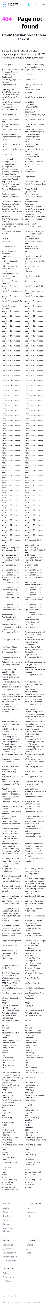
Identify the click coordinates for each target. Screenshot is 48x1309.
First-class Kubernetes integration (11, 797)
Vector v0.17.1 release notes (34, 352)
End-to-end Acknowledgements (10, 272)
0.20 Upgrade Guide (10, 639)
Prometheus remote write (35, 1140)
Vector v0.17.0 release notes (11, 352)
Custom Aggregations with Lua (11, 80)
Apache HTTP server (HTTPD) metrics (10, 1006)
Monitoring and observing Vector (32, 155)
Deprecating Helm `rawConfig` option (9, 735)
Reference (6, 216)
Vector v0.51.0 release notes (34, 521)
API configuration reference (9, 252)
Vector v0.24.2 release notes (34, 406)
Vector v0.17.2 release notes (11, 357)
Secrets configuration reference (34, 292)
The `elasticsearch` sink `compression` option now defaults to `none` (11, 878)
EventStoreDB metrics (34, 1057)
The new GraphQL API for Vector (12, 777)
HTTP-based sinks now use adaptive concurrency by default (11, 684)
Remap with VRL (31, 107)
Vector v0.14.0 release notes (11, 337)
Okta (27, 1130)
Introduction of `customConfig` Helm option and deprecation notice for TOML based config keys (34, 714)
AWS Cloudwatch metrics (35, 1010)
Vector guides (7, 64)
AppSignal (29, 1005)
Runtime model (8, 194)
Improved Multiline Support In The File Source (33, 928)
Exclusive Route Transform (31, 566)
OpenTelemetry (8, 1132)
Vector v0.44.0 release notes (34, 501)
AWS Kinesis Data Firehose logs (9, 1016)
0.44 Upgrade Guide (10, 565)
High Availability (8, 181)
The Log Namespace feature (10, 125)
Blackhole (6, 1035)
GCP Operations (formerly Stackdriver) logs (12, 1078)
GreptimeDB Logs (32, 1082)
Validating (6, 241)
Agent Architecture (10, 134)
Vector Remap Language (12, 754)
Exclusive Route (8, 1060)
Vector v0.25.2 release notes (11, 416)
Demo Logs (6, 1050)
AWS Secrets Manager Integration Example (11, 177)
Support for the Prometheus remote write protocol (35, 791)
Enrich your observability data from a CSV (12, 670)
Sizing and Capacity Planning (10, 262)
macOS (5, 234)
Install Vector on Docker (35, 97)
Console (5, 1038)
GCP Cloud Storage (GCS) (35, 1072)
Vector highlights (32, 545)
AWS (27, 251)
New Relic (29, 1127)
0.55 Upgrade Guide (10, 550)
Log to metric (7, 1112)
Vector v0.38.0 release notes (34, 476)
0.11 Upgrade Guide (33, 776)
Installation (29, 102)
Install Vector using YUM (12, 301)
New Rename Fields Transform (10, 954)
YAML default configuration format (33, 583)
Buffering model (9, 206)
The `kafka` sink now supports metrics (10, 767)
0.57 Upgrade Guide (33, 540)
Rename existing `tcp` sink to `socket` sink (11, 852)
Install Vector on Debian (12, 211)
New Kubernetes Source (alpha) (35, 989)
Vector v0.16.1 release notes (34, 347)
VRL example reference (11, 201)
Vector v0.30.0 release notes (34, 436)
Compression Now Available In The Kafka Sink (34, 935)
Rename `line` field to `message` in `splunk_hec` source (33, 960)
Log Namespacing (9, 590)
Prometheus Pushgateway (7, 1141)
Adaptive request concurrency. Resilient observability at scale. (11, 791)
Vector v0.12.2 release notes (34, 327)
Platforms (29, 159)
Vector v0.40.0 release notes (34, 481)
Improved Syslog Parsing (12, 940)
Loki (3, 1115)
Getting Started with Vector (33, 85)
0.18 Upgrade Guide (33, 657)
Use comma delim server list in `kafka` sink (12, 897)
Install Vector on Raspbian (8, 277)
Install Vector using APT (12, 102)
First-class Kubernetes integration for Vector (11, 782)
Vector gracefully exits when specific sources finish (34, 903)
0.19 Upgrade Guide (10, 652)
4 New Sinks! (30, 911)
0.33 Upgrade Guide (10, 582)
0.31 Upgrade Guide (33, 587)
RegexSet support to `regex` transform (33, 847)
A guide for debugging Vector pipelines (34, 65)
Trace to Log (30, 1174)
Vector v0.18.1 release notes (34, 362)
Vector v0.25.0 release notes (11, 411)
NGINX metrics (8, 1130)
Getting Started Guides (11, 129)
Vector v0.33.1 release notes (34, 451)
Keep (4, 1110)
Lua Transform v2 (32, 983)
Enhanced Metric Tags (11, 597)
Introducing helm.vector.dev (31, 690)
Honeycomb (7, 1087)
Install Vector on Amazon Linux (12, 98)
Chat (28, 1252)
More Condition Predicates (31, 946)
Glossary (28, 271)
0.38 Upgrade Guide (10, 572)
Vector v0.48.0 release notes (11, 516)
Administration (10, 1256)
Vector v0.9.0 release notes (33, 307)
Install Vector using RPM (12, 291)
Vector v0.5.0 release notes (33, 165)
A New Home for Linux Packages (11, 578)
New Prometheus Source (12, 993)
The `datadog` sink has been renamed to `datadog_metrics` (34, 871)
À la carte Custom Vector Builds (12, 917)
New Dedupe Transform (35, 916)
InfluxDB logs (7, 1097)
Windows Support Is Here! (10, 999)
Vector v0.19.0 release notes (11, 367)
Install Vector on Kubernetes (31, 145)
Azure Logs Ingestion (10, 1033)
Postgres (28, 1135)
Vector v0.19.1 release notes (34, 367)
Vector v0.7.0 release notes (33, 220)
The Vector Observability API (35, 262)
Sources (30, 1208)
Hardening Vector (32, 137)
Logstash (28, 1112)
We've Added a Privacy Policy (34, 974)
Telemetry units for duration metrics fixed (34, 730)
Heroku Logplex (31, 1085)
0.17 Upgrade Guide (33, 674)
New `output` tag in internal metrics (10, 648)
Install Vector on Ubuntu (35, 296)
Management (7, 107)
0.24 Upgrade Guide (10, 607)
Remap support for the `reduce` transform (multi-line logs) (11, 749)
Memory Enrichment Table (10, 561)
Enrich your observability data (12, 227)
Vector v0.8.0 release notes (10, 287)
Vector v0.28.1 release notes (34, 426)
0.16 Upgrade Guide (10, 689)
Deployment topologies (11, 137)
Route (27, 1152)
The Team (7, 1216)
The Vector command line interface (12, 220)
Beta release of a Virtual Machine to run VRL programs (35, 634)
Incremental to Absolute (35, 1095)
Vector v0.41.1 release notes (34, 491)
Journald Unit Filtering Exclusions (34, 817)
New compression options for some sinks (11, 822)
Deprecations (30, 1050)
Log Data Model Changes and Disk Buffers (35, 941)
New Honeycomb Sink (34, 843)
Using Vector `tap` (9, 246)
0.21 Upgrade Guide (10, 632)
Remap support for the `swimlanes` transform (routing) (34, 749)
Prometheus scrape (33, 1145)
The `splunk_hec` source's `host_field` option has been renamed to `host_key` (35, 890)
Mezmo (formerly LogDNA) (32, 1118)
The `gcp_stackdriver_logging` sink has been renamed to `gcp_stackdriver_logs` (35, 880)
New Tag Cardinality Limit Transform (33, 922)
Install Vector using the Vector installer (11, 1101)
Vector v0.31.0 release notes (11, 441)
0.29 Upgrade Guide (10, 592)
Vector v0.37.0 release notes (34, 471)
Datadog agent (31, 1040)
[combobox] (36, 4)
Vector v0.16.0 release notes (11, 347)
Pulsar (4, 1147)
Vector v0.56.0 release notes (34, 536)
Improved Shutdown (33, 908)
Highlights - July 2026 (11, 547)
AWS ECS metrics (32, 1013)
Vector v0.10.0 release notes (11, 317)
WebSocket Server (9, 1187)
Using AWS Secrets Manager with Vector (10, 165)
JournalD (28, 1105)
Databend (29, 1038)
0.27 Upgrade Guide (33, 595)
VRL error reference (10, 169)
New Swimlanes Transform (31, 954)
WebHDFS (29, 1182)
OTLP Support (30, 555)
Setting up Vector (9, 161)
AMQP (4, 1003)
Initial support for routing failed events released (10, 677)
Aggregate (29, 998)
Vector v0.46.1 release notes (11, 511)
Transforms (31, 1212)
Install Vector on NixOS (34, 256)
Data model (29, 79)
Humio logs (29, 1092)
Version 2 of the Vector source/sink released (34, 700)
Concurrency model (33, 226)
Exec (27, 1060)
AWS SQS (5, 1028)
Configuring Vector (32, 134)
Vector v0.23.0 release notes (34, 396)
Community (33, 1240)
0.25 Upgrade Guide (33, 604)
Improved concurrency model (11, 658)
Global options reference (35, 206)
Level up (28, 169)
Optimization (30, 258)
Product (8, 1268)
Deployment (30, 176)
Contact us (8, 1212)
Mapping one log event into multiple (11, 705)
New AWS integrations (34, 796)
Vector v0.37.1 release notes (11, 476)
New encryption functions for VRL (9, 615)
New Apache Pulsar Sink (35, 836)
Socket (27, 1157)
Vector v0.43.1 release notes (11, 501)
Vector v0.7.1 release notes (33, 242)
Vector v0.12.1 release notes (11, 327)
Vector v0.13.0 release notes (11, 332)
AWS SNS (28, 1025)
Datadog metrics (9, 1045)
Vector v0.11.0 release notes (34, 317)
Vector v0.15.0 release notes (34, 337)
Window (28, 1187)
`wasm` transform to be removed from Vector (34, 695)
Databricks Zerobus (10, 1040)
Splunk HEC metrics (10, 1162)
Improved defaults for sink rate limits (11, 700)
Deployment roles (9, 84)
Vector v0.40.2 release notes (34, 486)
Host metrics (30, 1087)
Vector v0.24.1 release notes (11, 406)
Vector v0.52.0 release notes (34, 526)
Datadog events (8, 1043)
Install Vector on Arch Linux (11, 145)
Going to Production (10, 209)
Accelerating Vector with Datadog (35, 755)
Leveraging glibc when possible (11, 812)
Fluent (4, 1067)
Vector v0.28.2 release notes (11, 431)
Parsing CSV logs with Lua (11, 190)
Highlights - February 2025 (34, 561)
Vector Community (9, 1179)
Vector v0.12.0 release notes (34, 322)
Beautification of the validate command (33, 829)
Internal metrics (8, 1105)
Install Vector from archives (32, 90)
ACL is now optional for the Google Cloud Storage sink (34, 823)
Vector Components (33, 1179)
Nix (3, 258)
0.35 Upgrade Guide (10, 575)
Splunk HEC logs (31, 1160)
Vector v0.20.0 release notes (11, 376)
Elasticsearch (7, 1057)
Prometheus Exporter (33, 1137)
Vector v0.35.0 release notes (34, 461)
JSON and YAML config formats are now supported (34, 784)
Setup (6, 1240)
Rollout (5, 239)
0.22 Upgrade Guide (10, 619)
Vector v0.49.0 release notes (34, 516)
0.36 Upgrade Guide (33, 572)
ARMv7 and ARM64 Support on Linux (10, 984)
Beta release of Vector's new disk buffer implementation (34, 642)
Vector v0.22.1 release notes (11, 391)
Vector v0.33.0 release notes (11, 451)
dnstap (5, 1053)
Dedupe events (8, 1048)
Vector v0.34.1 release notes (34, 456)
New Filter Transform (10, 921)
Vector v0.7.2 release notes (33, 267)
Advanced (29, 204)
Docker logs (30, 1053)
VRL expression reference (12, 224)
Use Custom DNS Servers (35, 896)
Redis (4, 1150)
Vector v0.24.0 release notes (34, 401)
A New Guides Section (34, 978)
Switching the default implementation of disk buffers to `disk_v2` (11, 627)
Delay (27, 1048)
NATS (27, 1125)
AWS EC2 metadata (9, 1013)
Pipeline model (8, 159)
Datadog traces (31, 1045)
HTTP (4, 1090)
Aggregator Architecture (35, 69)
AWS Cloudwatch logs (11, 1010)
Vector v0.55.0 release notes (11, 536)
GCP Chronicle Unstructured (31, 1068)
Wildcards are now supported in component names (35, 761)
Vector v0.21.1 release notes (34, 381)
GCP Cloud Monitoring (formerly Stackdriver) (11, 1073)
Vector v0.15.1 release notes (11, 342)
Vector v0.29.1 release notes (11, 436)
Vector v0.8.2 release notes (33, 302)
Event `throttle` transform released (35, 670)
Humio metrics (8, 1095)
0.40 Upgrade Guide (10, 570)
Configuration (9, 1252)
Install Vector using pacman (33, 277)
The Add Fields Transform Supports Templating (33, 968)
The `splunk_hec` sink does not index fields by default (12, 888)
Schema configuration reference (11, 282)
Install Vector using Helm (35, 184)
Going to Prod (9, 1260)
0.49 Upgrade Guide (10, 557)
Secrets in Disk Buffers (34, 577)
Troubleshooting (32, 201)
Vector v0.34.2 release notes (11, 461)
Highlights (8, 1281)
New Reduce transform (34, 811)
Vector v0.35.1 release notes (11, 466)
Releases (7, 1273)
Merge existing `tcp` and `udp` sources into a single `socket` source (12, 838)
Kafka (4, 1107)
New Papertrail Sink (33, 950)
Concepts (29, 74)
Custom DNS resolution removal (34, 807)
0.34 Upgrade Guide (33, 575)
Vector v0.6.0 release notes (33, 197)
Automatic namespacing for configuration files (12, 663)
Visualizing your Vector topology (11, 710)
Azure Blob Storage (33, 1030)
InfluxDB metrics (32, 1097)
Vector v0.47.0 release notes (34, 511)
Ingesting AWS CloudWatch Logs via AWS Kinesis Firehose (10, 92)
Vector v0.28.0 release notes (11, 426)
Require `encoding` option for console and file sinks (34, 853)
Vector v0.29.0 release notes (34, 431)
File (3, 1062)
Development (30, 224)
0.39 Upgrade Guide (33, 570)
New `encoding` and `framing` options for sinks (10, 724)
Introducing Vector (32, 833)
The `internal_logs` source (9, 772)
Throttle (5, 1174)
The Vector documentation (31, 110)
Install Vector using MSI (35, 231)
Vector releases (8, 1182)
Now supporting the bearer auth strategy (10, 847)
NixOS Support (8, 958)
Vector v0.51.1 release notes (11, 526)
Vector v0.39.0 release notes (11, 481)
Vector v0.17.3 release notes (34, 357)
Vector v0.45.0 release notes (11, 506)
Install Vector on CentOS (35, 181)
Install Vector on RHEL (34, 286)
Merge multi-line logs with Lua (34, 150)
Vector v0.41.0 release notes (11, 491)
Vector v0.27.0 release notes (11, 421)
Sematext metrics (9, 1157)
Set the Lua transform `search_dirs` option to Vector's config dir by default (11, 862)
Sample (5, 1155)
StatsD (27, 1167)
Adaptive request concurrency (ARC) (32, 247)
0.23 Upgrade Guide (33, 607)
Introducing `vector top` (35, 766)
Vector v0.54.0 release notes (34, 531)
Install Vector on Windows (8, 307)
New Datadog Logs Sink (11, 950)
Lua (26, 1115)
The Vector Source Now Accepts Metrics (11, 934)
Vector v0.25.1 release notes (34, 411)
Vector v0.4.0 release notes (10, 120)
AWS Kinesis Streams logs (10, 1021)
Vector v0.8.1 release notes (10, 297)
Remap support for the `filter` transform (34, 742)
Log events (29, 104)
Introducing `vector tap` (12, 739)
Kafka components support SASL (9, 817)
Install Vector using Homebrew (33, 212)
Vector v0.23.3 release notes (11, 401)
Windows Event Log (10, 1189)
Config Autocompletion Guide (34, 125)
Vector (4, 545)
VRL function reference (34, 119)
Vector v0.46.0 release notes (34, 506)
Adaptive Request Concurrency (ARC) (32, 802)
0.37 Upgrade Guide (33, 592)
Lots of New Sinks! (9, 945)
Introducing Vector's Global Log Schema (10, 912)
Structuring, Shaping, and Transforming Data (34, 130)
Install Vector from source (32, 140)
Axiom (4, 1030)
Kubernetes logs (32, 1110)
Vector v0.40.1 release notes (11, 486)
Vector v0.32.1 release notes (11, 446)
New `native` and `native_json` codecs (33, 620)
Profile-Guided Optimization (31, 190)
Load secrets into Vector (12, 609)
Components (33, 1203)
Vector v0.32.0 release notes (34, 441)
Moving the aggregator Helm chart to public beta (12, 695)
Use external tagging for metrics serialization (12, 902)
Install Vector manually (34, 209)
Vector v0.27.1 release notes (34, 421)
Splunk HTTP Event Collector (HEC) (32, 1163)
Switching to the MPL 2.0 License (12, 807)
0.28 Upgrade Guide (10, 595)
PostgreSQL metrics (10, 1137)
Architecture (30, 171)
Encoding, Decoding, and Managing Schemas (12, 70)
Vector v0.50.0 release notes (11, 521)
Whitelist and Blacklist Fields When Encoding (11, 979)
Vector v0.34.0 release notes (11, 456)
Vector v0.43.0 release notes (34, 496)
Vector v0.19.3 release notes (34, 372)
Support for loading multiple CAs (10, 869)
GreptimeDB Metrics (10, 1085)
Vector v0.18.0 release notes (11, 362)
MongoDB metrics (9, 1122)
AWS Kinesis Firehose (33, 1015)
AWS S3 (28, 1020)
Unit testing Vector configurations (9, 267)
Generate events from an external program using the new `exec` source (35, 724)
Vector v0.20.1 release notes (34, 376)
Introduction (7, 104)
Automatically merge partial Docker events (10, 829)
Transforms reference (34, 161)
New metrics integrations (12, 801)
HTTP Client (29, 1090)
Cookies (6, 1224)
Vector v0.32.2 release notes (34, 446)
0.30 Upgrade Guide (33, 590)
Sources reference (9, 109)
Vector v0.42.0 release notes (11, 496)
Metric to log (7, 1117)
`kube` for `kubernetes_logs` (32, 625)
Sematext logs (31, 1155)
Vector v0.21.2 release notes (11, 386)
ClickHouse (29, 1035)
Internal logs (30, 1100)
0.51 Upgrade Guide (10, 555)
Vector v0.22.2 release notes (34, 391)
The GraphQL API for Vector (33, 772)
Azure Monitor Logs (33, 1033)
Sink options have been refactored (34, 859)
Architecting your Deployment (9, 75)
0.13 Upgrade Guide (10, 908)
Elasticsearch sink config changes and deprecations (35, 664)
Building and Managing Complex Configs (12, 172)
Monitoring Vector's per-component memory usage (35, 599)
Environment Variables (11, 231)
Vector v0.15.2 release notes (34, 342)
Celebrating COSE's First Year (35, 551)
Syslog (4, 1172)
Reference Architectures (35, 216)
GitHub (29, 1244)
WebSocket (6, 1184)
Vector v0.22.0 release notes (34, 386)
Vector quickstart (9, 114)
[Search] (36, 4)
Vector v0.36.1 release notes (11, 471)
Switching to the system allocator (12, 730)
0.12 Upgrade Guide (33, 739)
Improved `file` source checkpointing (11, 760)
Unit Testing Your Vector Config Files (35, 994)
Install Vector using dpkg (12, 149)
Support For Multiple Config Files (10, 966)
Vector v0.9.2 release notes (33, 312)
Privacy (6, 1220)
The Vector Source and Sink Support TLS (11, 974)
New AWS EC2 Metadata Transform (12, 989)
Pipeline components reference (33, 235)
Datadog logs (30, 1043)
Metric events (7, 154)
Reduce (5, 1152)
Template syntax (31, 281)
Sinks (28, 1216)
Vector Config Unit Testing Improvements (34, 648)
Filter (27, 1065)
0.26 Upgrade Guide (10, 604)
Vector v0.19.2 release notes (11, 372)
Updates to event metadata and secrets (34, 610)
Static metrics (7, 1167)
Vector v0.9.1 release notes (10, 312)
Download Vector (32, 1055)
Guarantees (7, 256)
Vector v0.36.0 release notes (34, 466)
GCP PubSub (30, 1077)
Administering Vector (10, 204)
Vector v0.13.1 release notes (34, 332)
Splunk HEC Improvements (31, 653)
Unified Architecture (10, 196)
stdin (27, 1169)
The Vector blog (31, 547)
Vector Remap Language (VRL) (35, 115)
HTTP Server (7, 1092)
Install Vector (7, 139)
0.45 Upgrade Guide (33, 557)
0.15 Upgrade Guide (33, 704)
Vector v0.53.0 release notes (11, 531)
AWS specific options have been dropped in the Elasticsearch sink (11, 928)
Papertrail (6, 1135)
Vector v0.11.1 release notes (11, 322)
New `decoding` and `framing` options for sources (33, 684)
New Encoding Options (11, 843)
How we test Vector (10, 833)
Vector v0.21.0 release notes (11, 381)
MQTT (27, 1122)
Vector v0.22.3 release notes (11, 396)
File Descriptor (8, 1065)
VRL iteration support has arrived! (35, 615)
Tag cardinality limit (33, 1172)
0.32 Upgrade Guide (10, 587)
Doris (4, 1055)
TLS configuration (32, 239)
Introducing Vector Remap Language (9, 742)
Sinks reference (31, 194)
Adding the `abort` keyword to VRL (32, 735)
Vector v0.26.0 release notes (34, 416)
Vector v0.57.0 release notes (11, 541)
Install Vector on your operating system (11, 185)
